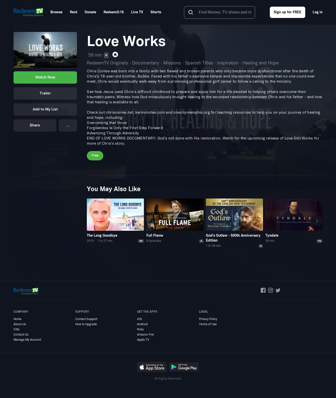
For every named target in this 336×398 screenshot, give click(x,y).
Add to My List (45, 109)
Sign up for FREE (287, 12)
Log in (317, 12)
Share (35, 125)
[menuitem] (56, 12)
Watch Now (45, 77)
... (67, 125)
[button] (316, 220)
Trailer (45, 93)
